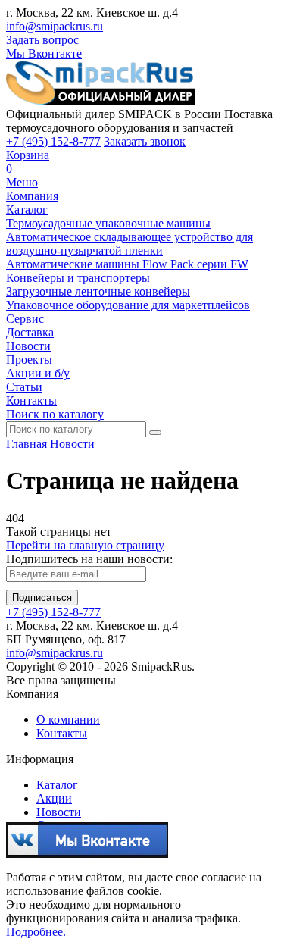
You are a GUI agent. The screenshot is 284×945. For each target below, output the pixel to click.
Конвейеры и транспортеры (78, 277)
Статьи (24, 386)
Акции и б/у (38, 373)
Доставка (30, 332)
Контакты (31, 400)
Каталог (27, 209)
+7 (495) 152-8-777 (53, 141)
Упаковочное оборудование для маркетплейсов (128, 305)
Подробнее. (36, 931)
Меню (22, 182)
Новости (28, 346)
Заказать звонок (145, 141)
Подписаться (42, 597)
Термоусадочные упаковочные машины (108, 223)
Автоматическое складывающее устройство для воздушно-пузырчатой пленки (129, 243)
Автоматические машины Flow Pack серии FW (127, 264)
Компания (32, 195)
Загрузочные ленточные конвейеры (98, 291)
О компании (68, 719)
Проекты (29, 359)
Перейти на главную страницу (85, 545)
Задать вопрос (42, 39)
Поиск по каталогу (55, 414)
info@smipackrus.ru (54, 26)
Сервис (25, 318)
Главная (26, 443)
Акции (54, 798)
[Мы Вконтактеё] (87, 851)
